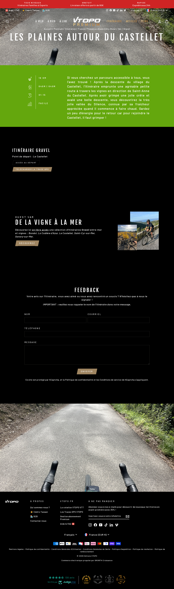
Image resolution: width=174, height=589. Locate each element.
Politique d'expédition (121, 549)
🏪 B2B (46, 10)
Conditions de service (111, 380)
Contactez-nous (38, 521)
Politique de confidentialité (79, 380)
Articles (131, 21)
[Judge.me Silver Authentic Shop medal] (98, 579)
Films (144, 21)
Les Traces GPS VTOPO (71, 512)
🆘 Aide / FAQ (12, 10)
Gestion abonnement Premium (70, 517)
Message (30, 342)
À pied (52, 21)
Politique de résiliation (143, 549)
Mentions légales (16, 549)
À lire (63, 21)
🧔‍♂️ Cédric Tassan (31, 10)
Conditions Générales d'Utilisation (66, 549)
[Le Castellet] (87, 161)
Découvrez (27, 243)
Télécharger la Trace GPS (32, 169)
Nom (27, 314)
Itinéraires (114, 21)
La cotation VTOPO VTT (72, 507)
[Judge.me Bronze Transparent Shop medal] (121, 579)
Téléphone (32, 328)
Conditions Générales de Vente (96, 549)
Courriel (94, 314)
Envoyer (87, 371)
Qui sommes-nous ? (40, 507)
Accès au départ (26, 162)
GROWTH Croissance (104, 560)
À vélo (39, 21)
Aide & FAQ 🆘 (67, 524)
